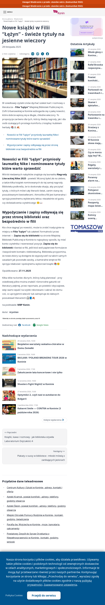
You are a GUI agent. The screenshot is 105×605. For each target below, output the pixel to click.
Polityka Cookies (14, 595)
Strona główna (7, 19)
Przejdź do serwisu (44, 595)
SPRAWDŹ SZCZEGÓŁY (86, 33)
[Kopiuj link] (32, 53)
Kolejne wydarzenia (53, 420)
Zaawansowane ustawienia (60, 585)
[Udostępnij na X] (42, 53)
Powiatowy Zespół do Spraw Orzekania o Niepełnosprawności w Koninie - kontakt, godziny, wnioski (33, 537)
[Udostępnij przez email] (37, 53)
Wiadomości (18, 19)
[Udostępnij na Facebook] (47, 53)
